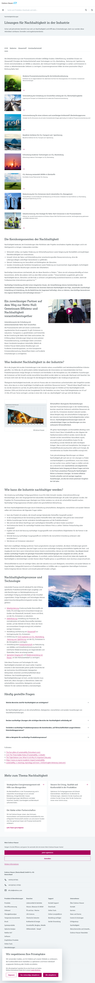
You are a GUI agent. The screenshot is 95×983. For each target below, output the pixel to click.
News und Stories (75, 914)
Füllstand (7, 910)
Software (7, 936)
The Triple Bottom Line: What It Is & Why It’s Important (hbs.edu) (28, 757)
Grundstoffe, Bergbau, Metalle (36, 925)
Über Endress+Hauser (77, 903)
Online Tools (8, 944)
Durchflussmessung (10, 907)
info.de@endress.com (15, 890)
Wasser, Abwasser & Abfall (34, 907)
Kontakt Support (53, 903)
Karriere (72, 910)
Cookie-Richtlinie (35, 970)
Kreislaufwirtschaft (25, 644)
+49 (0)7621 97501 (14, 885)
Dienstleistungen (9, 947)
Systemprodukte (9, 925)
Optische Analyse (9, 929)
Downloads (51, 907)
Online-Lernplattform (55, 914)
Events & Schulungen (76, 918)
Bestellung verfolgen (54, 918)
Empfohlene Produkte (11, 940)
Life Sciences (30, 914)
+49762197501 (13, 880)
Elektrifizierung (12, 618)
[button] (13, 48)
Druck (6, 921)
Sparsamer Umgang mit (15, 655)
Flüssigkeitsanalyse (10, 914)
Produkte (7, 903)
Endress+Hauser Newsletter (79, 933)
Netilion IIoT (8, 933)
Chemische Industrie (32, 918)
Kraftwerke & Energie (33, 921)
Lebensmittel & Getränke (34, 903)
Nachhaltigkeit (74, 925)
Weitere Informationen (11, 864)
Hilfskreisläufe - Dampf (33, 929)
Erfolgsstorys (74, 921)
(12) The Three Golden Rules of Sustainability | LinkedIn (25, 755)
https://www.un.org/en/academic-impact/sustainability (25, 760)
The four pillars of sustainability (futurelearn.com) (23, 752)
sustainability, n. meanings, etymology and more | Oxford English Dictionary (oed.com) (36, 763)
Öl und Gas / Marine (32, 910)
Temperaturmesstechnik (12, 918)
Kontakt (72, 907)
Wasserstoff (31, 631)
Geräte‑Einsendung (54, 921)
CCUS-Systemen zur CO (26, 637)
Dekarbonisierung (13, 608)
